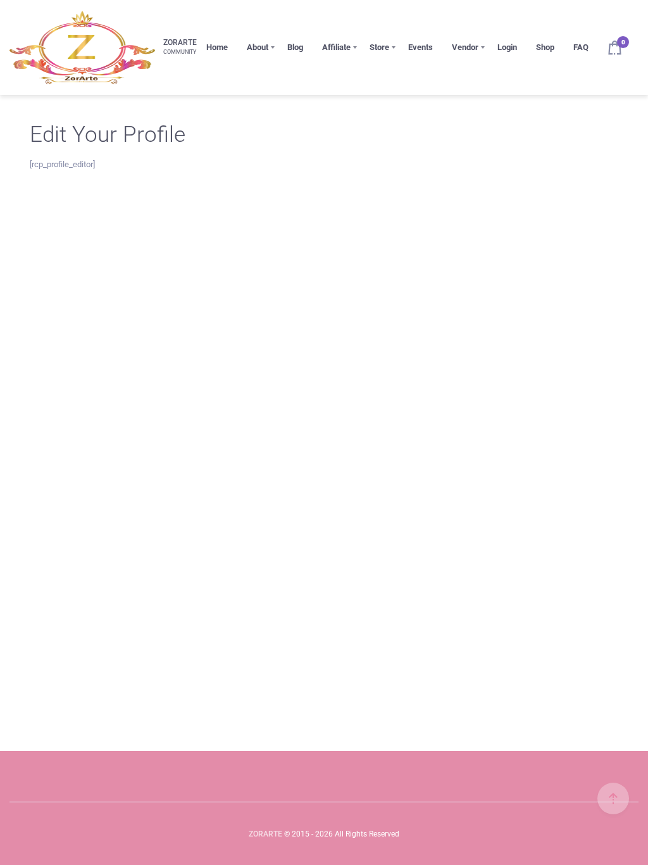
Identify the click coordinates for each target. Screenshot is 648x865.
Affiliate (336, 47)
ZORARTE (265, 834)
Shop (545, 47)
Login (507, 47)
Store (379, 47)
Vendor (465, 47)
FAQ (581, 47)
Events (420, 47)
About (257, 47)
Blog (295, 47)
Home (217, 47)
